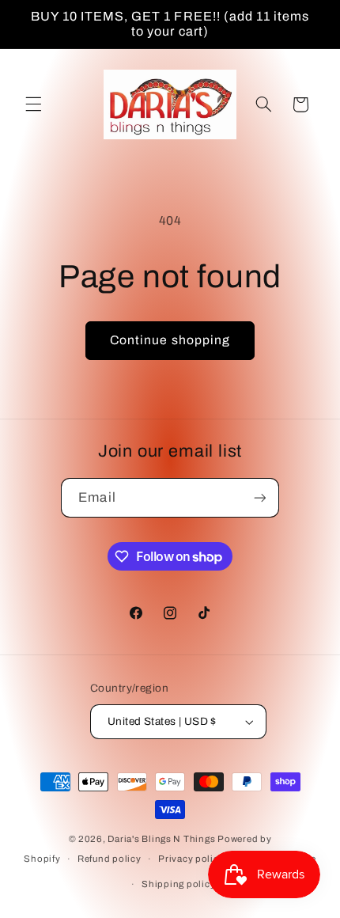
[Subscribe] (259, 497)
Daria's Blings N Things (161, 839)
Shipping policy (178, 884)
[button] (33, 104)
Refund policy (109, 858)
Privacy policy (191, 858)
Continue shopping (170, 340)
